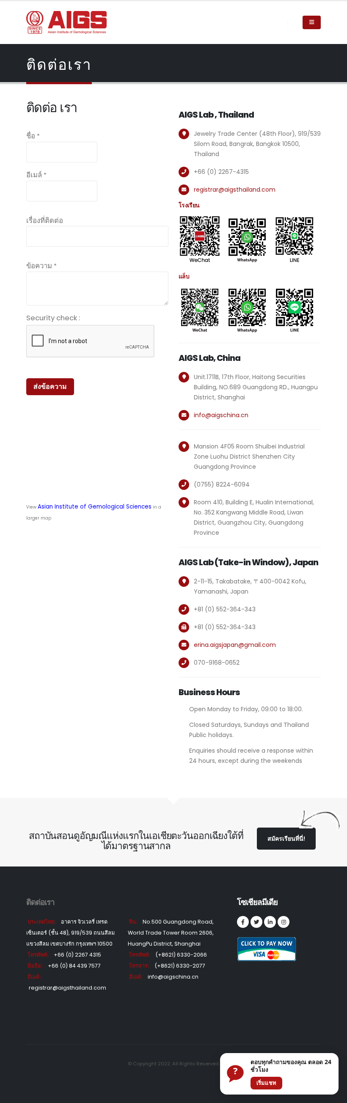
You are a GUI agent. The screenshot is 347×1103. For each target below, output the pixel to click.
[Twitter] (256, 922)
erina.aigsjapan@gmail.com (235, 645)
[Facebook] (243, 922)
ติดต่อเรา (40, 902)
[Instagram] (283, 922)
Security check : (53, 318)
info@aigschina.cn (221, 415)
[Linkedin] (270, 922)
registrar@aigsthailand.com (234, 189)
